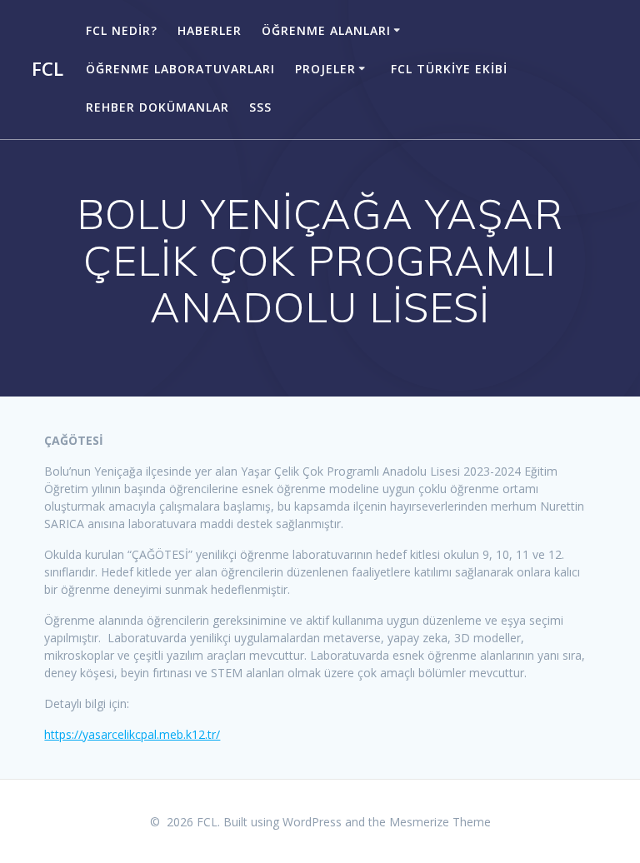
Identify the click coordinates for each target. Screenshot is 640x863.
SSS (260, 107)
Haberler (210, 30)
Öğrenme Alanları (326, 30)
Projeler (325, 69)
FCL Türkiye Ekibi (449, 69)
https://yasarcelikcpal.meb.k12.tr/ (132, 734)
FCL (47, 69)
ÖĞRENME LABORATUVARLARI (180, 69)
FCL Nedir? (122, 30)
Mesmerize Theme (440, 822)
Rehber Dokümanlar (157, 107)
